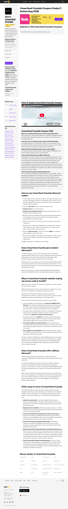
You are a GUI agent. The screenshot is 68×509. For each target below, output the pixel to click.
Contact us (34, 480)
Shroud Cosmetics (58, 472)
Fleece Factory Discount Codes (9, 140)
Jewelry (7, 24)
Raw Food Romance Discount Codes (10, 148)
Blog (24, 480)
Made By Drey (34, 468)
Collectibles (12, 24)
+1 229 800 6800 (10, 497)
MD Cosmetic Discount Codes (9, 136)
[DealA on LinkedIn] (13, 502)
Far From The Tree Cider (59, 464)
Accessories (8, 26)
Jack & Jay (22, 464)
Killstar (21, 472)
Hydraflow (33, 461)
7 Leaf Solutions (46, 457)
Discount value (8, 54)
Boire (32, 472)
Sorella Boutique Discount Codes (9, 156)
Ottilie (32, 457)
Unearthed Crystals (10, 20)
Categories (25, 1)
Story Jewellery (23, 457)
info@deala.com (9, 499)
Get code (58, 19)
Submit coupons (36, 1)
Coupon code (8, 50)
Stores (30, 1)
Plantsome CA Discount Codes (9, 144)
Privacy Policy (13, 505)
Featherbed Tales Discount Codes (9, 152)
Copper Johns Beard (47, 464)
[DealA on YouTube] (10, 502)
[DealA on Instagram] (7, 502)
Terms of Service (7, 505)
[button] (36, 19)
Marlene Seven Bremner (47, 468)
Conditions (7, 57)
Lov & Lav (22, 461)
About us (43, 1)
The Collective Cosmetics (45, 473)
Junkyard (45, 461)
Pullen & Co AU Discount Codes (9, 131)
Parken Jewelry (57, 468)
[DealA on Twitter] (5, 502)
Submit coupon (9, 63)
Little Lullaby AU (34, 464)
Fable (55, 457)
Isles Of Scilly (56, 461)
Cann (21, 468)
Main (5, 5)
